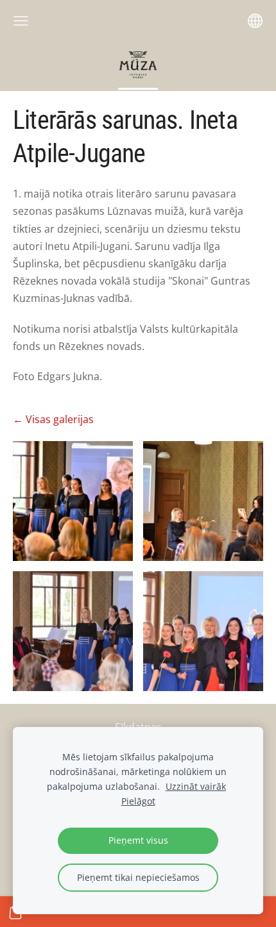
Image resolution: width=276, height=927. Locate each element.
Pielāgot (138, 801)
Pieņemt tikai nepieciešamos (138, 877)
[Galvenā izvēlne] (21, 20)
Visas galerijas (60, 419)
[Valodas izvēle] (255, 20)
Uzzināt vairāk (196, 786)
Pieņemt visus (138, 840)
